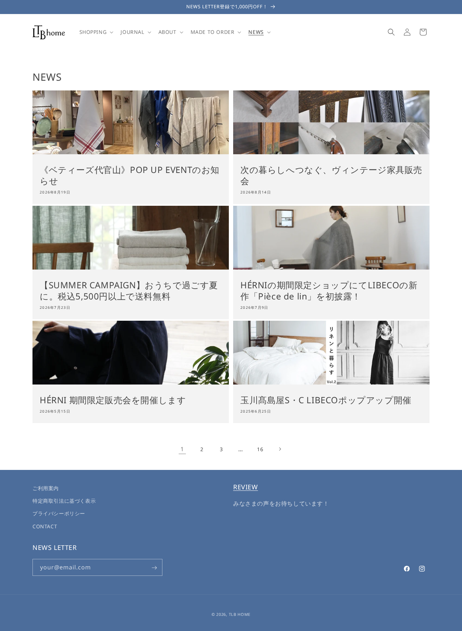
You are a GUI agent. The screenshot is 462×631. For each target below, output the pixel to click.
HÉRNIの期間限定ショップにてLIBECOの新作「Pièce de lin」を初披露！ (328, 290)
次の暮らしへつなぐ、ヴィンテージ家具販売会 (331, 175)
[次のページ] (280, 449)
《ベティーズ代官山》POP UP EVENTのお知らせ (129, 175)
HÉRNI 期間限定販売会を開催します (113, 399)
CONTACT (44, 526)
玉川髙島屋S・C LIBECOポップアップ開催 (325, 399)
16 (260, 449)
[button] (96, 32)
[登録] (154, 567)
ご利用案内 (45, 488)
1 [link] (182, 449)
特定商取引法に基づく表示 (64, 501)
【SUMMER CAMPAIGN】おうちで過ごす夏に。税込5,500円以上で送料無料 (129, 290)
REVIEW (245, 487)
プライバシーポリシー (58, 513)
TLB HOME (240, 614)
